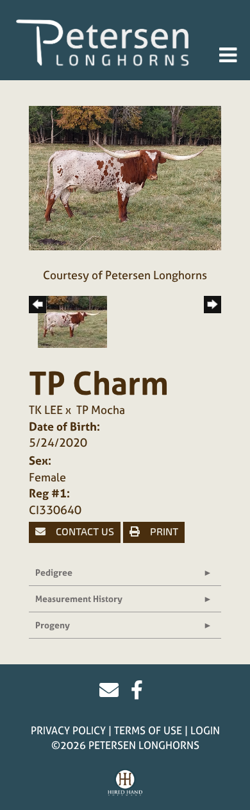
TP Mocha (100, 410)
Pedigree (53, 572)
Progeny (52, 625)
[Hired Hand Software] (125, 783)
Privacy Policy (68, 730)
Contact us (83, 532)
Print (162, 532)
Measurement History (78, 598)
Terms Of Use (148, 730)
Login (205, 730)
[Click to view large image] (125, 177)
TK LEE (46, 410)
